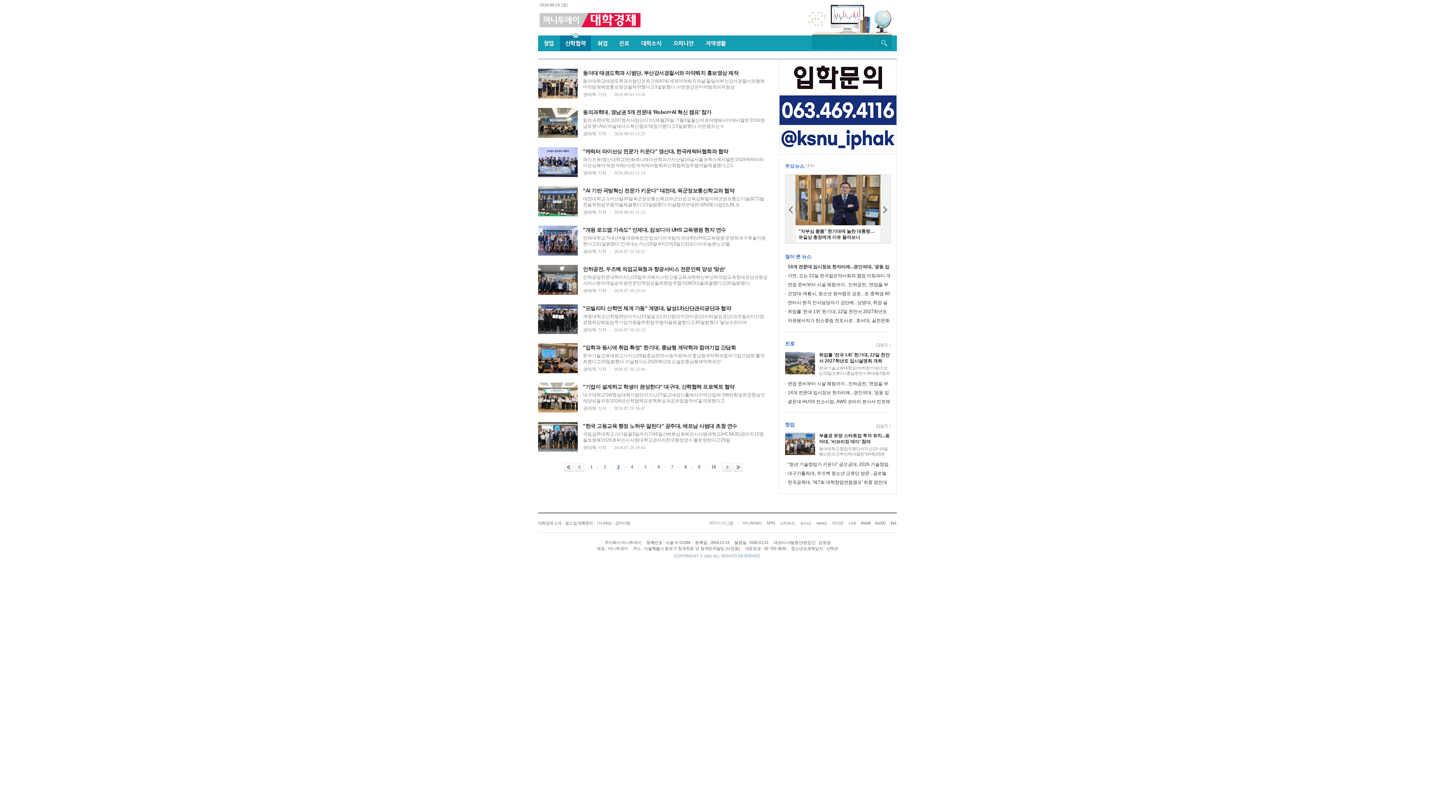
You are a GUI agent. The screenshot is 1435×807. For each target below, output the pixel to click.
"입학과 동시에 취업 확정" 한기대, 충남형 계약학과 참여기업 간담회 (659, 347)
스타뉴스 (787, 523)
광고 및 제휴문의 (579, 523)
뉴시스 (805, 523)
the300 (880, 523)
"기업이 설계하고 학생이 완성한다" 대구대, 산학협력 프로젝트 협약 (659, 387)
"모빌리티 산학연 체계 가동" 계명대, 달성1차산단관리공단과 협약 (657, 308)
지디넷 (837, 523)
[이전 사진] (790, 209)
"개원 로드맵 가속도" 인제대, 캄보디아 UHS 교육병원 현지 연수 (654, 230)
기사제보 (603, 523)
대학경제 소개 (549, 523)
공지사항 (622, 523)
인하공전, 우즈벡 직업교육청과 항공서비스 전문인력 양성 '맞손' (654, 269)
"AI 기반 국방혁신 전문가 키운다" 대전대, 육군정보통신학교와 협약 (658, 191)
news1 (822, 523)
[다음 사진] (886, 209)
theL (894, 523)
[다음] (727, 467)
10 (714, 467)
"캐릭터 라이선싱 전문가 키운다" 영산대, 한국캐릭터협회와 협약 (655, 151)
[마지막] (738, 467)
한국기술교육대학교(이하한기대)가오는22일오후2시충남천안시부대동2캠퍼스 (854, 373)
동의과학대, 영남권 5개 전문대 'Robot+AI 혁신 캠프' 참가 (647, 112)
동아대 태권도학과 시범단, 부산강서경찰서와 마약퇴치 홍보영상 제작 (660, 73)
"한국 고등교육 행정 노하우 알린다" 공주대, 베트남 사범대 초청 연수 (660, 426)
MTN (771, 523)
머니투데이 (752, 523)
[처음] (568, 467)
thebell (865, 523)
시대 (852, 523)
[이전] (579, 467)
